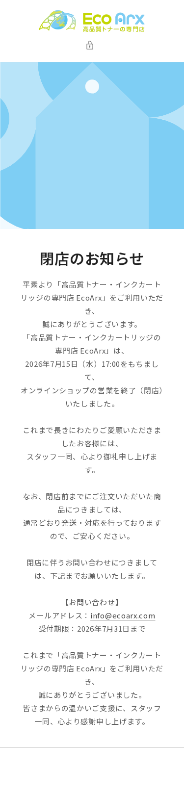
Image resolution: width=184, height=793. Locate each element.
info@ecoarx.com (123, 615)
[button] (92, 45)
